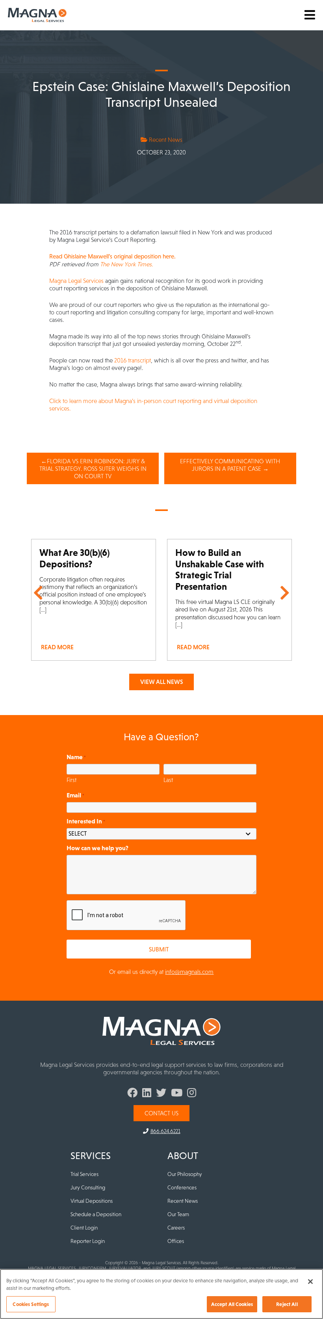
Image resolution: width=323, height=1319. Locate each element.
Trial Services (84, 1174)
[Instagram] (191, 1094)
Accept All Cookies (232, 1304)
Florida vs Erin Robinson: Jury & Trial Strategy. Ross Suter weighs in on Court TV (93, 468)
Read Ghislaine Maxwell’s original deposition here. (112, 256)
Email (75, 795)
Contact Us (161, 1113)
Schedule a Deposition (96, 1214)
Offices (175, 1241)
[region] (161, 1294)
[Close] (310, 1281)
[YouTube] (176, 1094)
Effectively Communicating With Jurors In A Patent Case (230, 465)
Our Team (178, 1214)
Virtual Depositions (92, 1201)
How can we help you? (97, 847)
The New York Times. (126, 264)
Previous (38, 593)
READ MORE (57, 647)
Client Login (84, 1227)
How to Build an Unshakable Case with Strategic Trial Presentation (219, 569)
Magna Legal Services (77, 280)
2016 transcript (132, 360)
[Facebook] (132, 1094)
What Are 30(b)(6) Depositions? (74, 558)
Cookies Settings (31, 1304)
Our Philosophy (184, 1174)
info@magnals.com (189, 971)
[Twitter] (161, 1094)
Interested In (86, 821)
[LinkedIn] (146, 1094)
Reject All (286, 1304)
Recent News (164, 139)
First (71, 780)
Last (168, 780)
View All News (161, 681)
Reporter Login (88, 1241)
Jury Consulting (88, 1187)
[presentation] (126, 915)
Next (284, 593)
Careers (176, 1227)
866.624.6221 (165, 1131)
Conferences (182, 1187)
